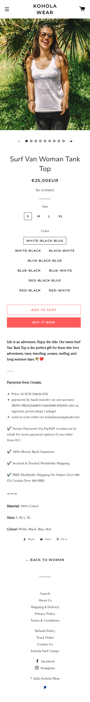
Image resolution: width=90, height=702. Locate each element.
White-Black (28, 250)
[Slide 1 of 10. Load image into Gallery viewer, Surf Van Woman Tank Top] (26, 141)
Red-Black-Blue (45, 280)
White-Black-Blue (44, 240)
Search (45, 594)
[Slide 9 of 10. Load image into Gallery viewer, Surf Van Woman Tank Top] (63, 141)
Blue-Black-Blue (45, 260)
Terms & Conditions (45, 620)
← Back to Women (45, 560)
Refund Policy (45, 631)
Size (45, 206)
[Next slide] (71, 141)
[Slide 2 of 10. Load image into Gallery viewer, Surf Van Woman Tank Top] (31, 141)
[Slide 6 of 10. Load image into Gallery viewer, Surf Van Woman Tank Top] (49, 141)
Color (45, 231)
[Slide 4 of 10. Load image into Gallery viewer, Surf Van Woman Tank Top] (40, 141)
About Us (45, 600)
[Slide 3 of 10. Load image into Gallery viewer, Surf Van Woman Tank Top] (35, 141)
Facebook (47, 661)
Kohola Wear (45, 9)
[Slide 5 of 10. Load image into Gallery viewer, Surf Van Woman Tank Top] (45, 141)
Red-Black (30, 290)
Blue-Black (29, 270)
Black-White (62, 250)
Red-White (60, 290)
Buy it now (44, 322)
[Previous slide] (19, 141)
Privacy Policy (45, 614)
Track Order (45, 637)
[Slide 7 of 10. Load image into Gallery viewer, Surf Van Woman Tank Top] (54, 141)
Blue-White (60, 270)
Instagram (47, 668)
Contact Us (45, 644)
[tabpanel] (45, 73)
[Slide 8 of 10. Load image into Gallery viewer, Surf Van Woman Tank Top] (59, 141)
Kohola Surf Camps (45, 651)
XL (60, 216)
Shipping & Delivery (45, 607)
